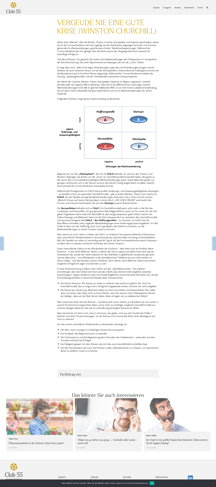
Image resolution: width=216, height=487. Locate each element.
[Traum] (214, 243)
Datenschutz (162, 477)
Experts (62, 477)
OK (152, 483)
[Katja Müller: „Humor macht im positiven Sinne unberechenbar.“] (2, 243)
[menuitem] (156, 7)
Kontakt (127, 477)
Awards (94, 477)
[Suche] (207, 7)
